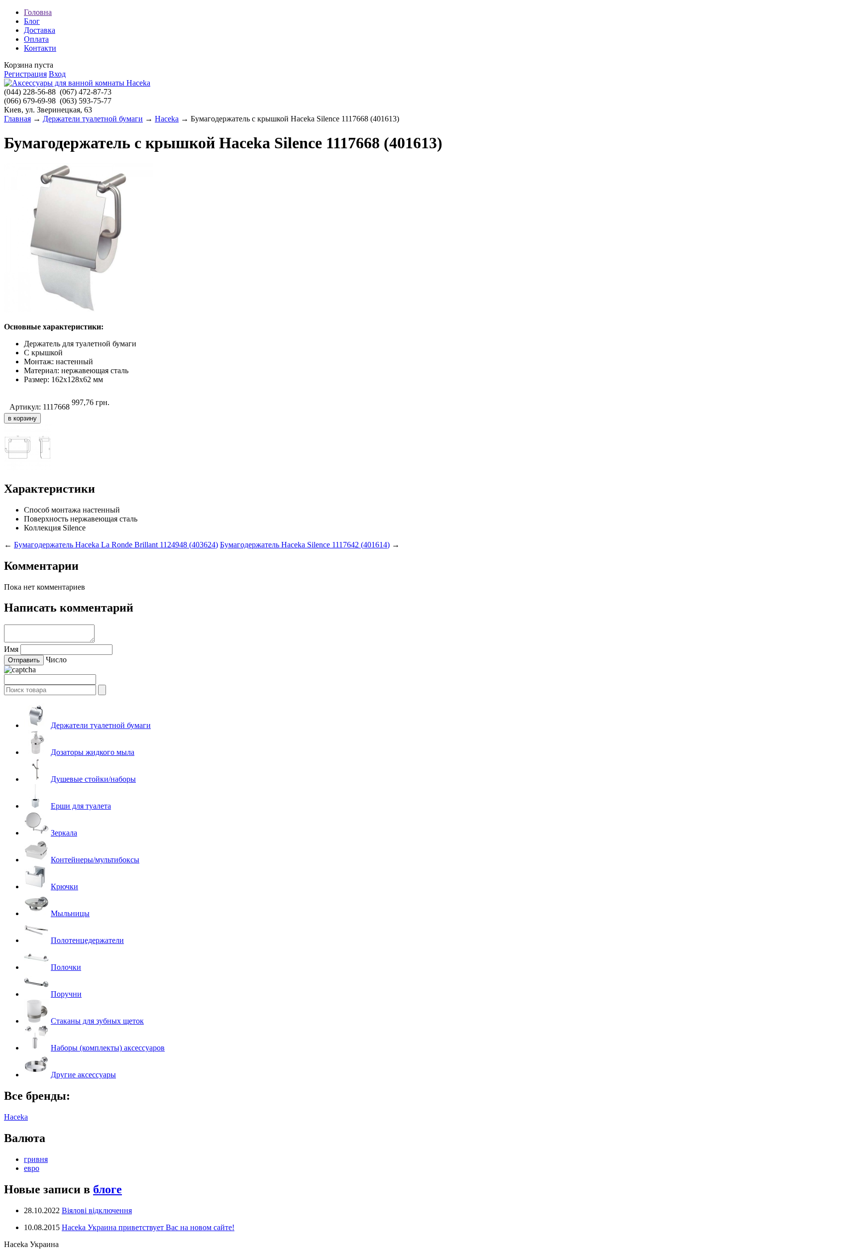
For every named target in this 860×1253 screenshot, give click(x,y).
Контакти (40, 48)
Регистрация (25, 74)
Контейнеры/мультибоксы (95, 859)
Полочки (66, 967)
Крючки (64, 886)
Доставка (39, 30)
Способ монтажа (52, 510)
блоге (107, 1189)
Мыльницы (70, 913)
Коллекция (42, 527)
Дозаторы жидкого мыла (92, 752)
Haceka (167, 118)
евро (31, 1168)
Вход (57, 74)
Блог (32, 21)
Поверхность (46, 519)
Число (56, 659)
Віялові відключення (97, 1210)
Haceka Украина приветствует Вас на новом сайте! (148, 1227)
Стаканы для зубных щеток (97, 1021)
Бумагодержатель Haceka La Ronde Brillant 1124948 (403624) (116, 544)
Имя (11, 649)
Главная (17, 118)
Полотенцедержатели (87, 940)
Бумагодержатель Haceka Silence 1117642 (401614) (305, 544)
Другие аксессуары (83, 1074)
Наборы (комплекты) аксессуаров (108, 1048)
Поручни (66, 994)
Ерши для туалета (81, 806)
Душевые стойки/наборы (93, 779)
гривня (36, 1159)
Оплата (36, 39)
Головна (38, 12)
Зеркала (64, 833)
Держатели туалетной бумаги (93, 118)
